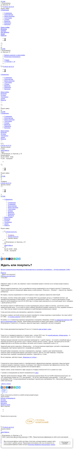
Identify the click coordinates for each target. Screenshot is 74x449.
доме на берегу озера (44, 329)
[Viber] (12, 259)
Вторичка (4, 29)
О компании (8, 13)
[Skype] (17, 259)
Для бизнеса (5, 32)
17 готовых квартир (14, 316)
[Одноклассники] (4, 259)
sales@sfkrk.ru (5, 150)
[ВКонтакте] (5, 38)
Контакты (7, 24)
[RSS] (1, 260)
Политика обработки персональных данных (41, 444)
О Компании (5, 10)
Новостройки (5, 27)
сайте (36, 372)
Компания (4, 401)
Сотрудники (8, 18)
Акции (3, 34)
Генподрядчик (8, 14)
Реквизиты (7, 22)
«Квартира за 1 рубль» (29, 357)
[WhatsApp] (14, 259)
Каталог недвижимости (8, 398)
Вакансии (7, 21)
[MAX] (5, 40)
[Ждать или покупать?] (8, 276)
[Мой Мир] (7, 259)
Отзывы (6, 19)
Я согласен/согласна (65, 443)
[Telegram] (19, 259)
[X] (9, 259)
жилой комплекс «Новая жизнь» (58, 335)
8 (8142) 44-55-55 (8, 6)
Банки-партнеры (9, 16)
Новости (3, 35)
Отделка (3, 30)
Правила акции (5, 404)
